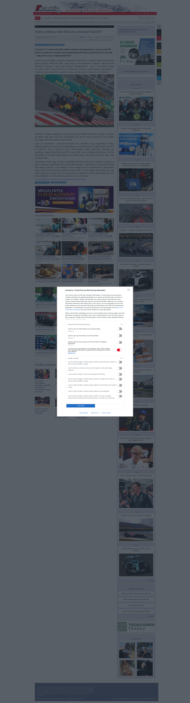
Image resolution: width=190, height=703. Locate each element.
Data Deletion (84, 413)
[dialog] (95, 352)
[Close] (129, 290)
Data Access (95, 413)
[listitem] (95, 324)
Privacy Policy (106, 413)
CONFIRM (80, 405)
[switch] (119, 328)
